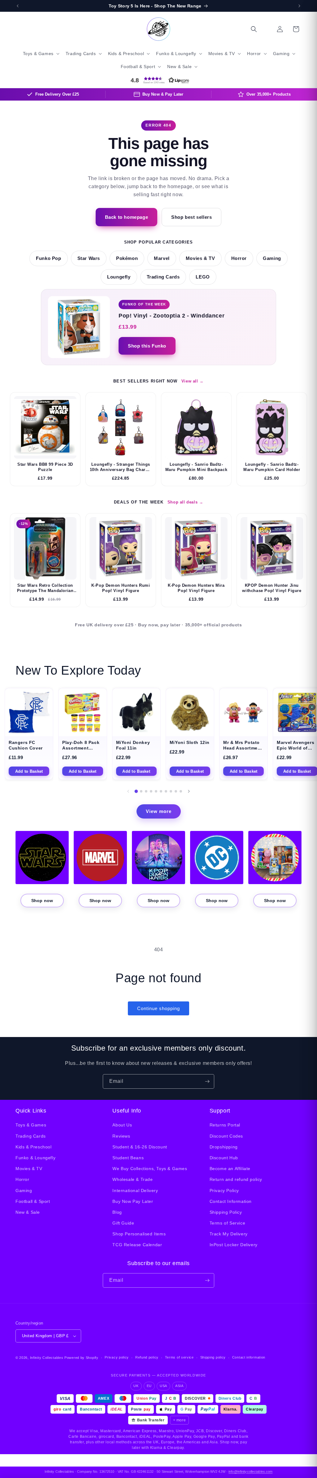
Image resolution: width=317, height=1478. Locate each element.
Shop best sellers (191, 217)
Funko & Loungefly (35, 1157)
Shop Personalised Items (139, 1233)
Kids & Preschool (33, 1146)
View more (159, 811)
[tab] (136, 791)
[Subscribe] (207, 1081)
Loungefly (118, 276)
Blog (117, 1212)
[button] (40, 53)
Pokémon (127, 258)
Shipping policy (213, 1357)
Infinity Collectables (46, 1357)
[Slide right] (189, 791)
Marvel (162, 258)
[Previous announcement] (17, 6)
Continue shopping (158, 1008)
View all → (192, 381)
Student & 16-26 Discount (139, 1146)
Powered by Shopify (81, 1357)
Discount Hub (224, 1157)
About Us (122, 1124)
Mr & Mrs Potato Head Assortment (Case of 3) (242, 748)
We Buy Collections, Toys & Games (149, 1168)
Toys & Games (30, 1124)
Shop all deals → (185, 502)
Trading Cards (163, 276)
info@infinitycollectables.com (250, 1471)
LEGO (203, 276)
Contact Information (231, 1201)
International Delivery (135, 1190)
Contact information (248, 1357)
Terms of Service (227, 1223)
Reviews (121, 1136)
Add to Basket (29, 771)
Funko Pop (48, 258)
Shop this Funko (147, 345)
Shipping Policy (226, 1212)
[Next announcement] (299, 6)
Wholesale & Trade (132, 1179)
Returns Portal (225, 1124)
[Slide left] (128, 791)
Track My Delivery (229, 1233)
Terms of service (179, 1357)
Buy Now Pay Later (132, 1201)
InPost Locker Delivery (234, 1244)
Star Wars (88, 258)
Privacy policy (117, 1357)
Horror (239, 258)
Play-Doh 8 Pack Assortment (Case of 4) (80, 748)
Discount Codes (226, 1136)
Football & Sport (32, 1201)
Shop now (42, 900)
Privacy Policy (224, 1190)
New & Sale (27, 1212)
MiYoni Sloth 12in (190, 742)
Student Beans (128, 1157)
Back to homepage (126, 217)
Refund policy (146, 1357)
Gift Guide (123, 1223)
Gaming (272, 258)
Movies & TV (200, 258)
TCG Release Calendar (137, 1244)
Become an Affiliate (230, 1168)
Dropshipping (224, 1146)
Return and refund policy (236, 1179)
